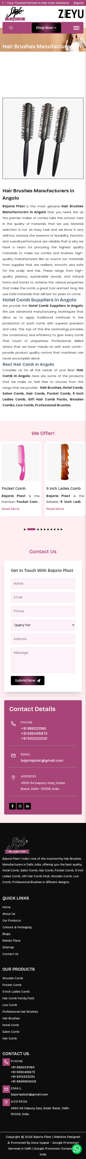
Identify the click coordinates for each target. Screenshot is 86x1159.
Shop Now (44, 27)
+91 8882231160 (33, 728)
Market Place (11, 940)
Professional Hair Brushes (20, 1012)
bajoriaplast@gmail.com (42, 760)
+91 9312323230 (34, 738)
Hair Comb (10, 1038)
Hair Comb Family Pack (18, 998)
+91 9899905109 (23, 1081)
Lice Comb (10, 1005)
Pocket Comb (14, 488)
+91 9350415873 (34, 733)
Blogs (6, 934)
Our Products (12, 920)
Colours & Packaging (17, 927)
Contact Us (10, 954)
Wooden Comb (13, 978)
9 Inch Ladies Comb (63, 488)
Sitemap (8, 947)
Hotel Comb (11, 1025)
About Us (9, 914)
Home (11, 65)
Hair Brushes (11, 1018)
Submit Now (25, 680)
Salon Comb (11, 1032)
